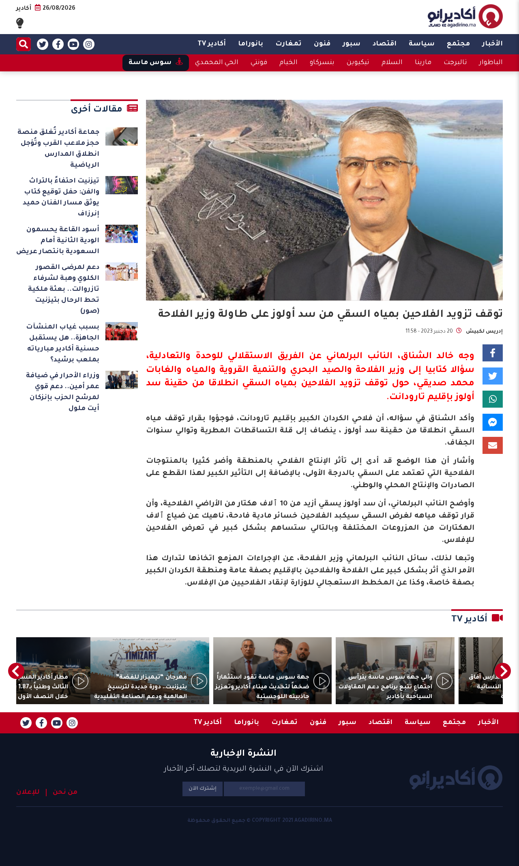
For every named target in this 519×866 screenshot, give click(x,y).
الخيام (288, 63)
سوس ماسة (150, 63)
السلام (392, 63)
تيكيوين (358, 63)
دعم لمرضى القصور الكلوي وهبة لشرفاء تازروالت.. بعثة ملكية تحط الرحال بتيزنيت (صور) (63, 289)
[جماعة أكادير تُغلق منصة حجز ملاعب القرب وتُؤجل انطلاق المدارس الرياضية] (121, 136)
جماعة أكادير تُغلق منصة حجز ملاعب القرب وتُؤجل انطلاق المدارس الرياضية (58, 149)
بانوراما (250, 44)
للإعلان (28, 792)
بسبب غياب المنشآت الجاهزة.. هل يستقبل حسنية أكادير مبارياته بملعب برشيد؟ (62, 344)
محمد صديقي (445, 384)
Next (16, 671)
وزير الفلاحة (380, 371)
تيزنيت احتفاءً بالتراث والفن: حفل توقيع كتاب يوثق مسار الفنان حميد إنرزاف (61, 198)
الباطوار (491, 63)
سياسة (422, 44)
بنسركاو (322, 63)
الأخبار (492, 44)
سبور (351, 44)
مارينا (423, 63)
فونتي (259, 63)
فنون (322, 44)
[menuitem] (492, 44)
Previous (503, 671)
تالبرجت (455, 63)
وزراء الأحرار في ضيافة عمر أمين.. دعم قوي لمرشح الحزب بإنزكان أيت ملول (62, 392)
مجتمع (458, 44)
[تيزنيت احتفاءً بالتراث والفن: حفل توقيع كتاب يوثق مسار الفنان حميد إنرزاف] (121, 185)
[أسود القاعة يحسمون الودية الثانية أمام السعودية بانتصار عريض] (121, 234)
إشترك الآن (203, 789)
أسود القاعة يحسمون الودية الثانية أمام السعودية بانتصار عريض (57, 241)
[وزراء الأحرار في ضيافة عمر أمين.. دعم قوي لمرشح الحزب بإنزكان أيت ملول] (121, 380)
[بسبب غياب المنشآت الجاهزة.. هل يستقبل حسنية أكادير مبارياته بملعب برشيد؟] (121, 331)
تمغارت (288, 44)
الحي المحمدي (216, 63)
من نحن (65, 792)
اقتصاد (385, 44)
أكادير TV (211, 44)
